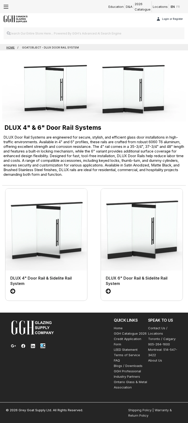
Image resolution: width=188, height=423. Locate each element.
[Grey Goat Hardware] (32, 327)
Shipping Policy (140, 410)
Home (118, 328)
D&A (129, 7)
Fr (178, 7)
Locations (160, 7)
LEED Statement (126, 350)
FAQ (117, 360)
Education (116, 7)
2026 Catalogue (143, 6)
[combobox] (94, 33)
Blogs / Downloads (128, 366)
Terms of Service (127, 355)
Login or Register (172, 18)
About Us (155, 360)
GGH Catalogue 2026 (130, 333)
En (173, 7)
